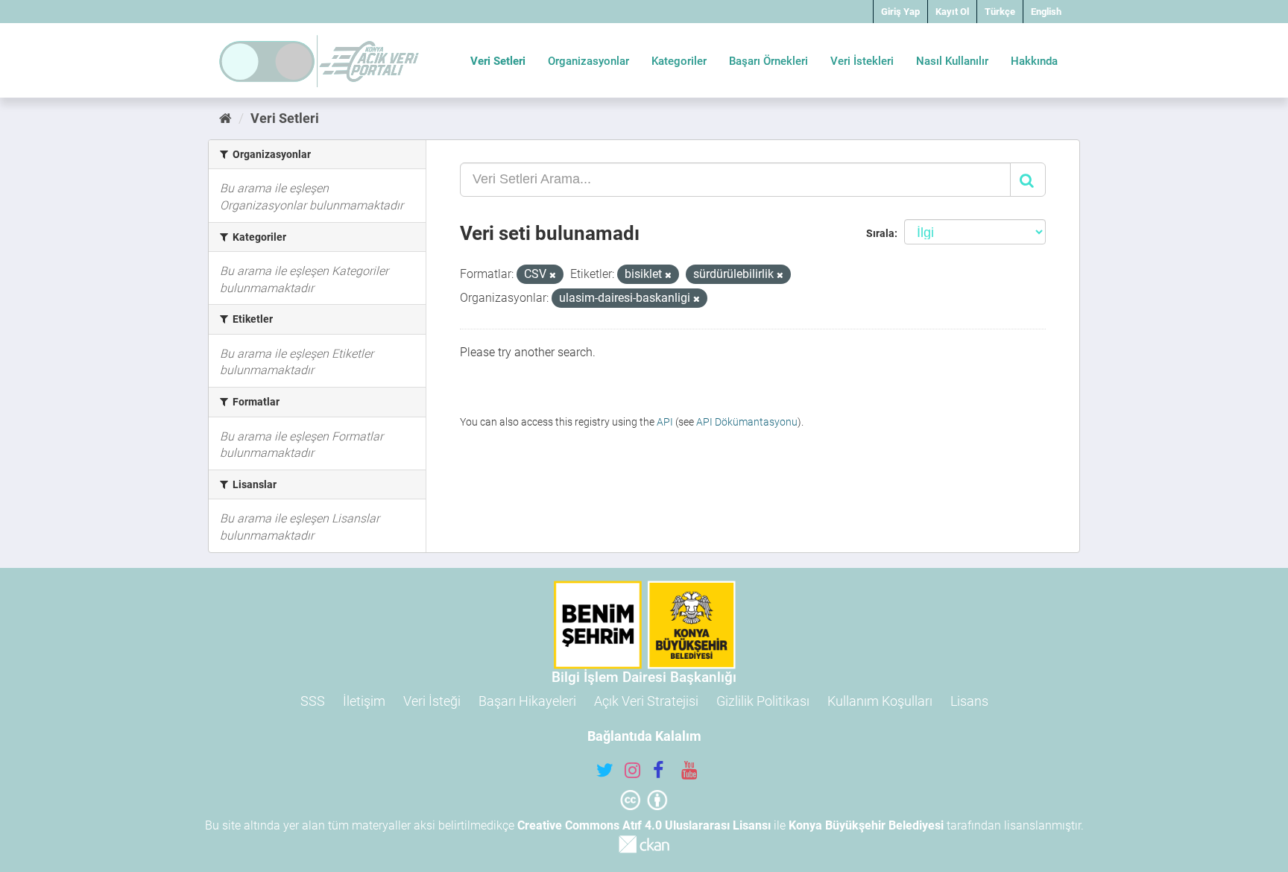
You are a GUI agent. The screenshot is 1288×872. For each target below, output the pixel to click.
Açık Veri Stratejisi (646, 701)
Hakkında (1034, 61)
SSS (312, 701)
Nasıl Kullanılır (952, 61)
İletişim (364, 701)
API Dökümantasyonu (747, 422)
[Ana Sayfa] (225, 118)
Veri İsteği (432, 701)
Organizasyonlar (588, 61)
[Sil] (552, 275)
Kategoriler (679, 61)
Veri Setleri (497, 61)
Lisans (969, 701)
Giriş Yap (900, 11)
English (1046, 11)
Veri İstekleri (862, 61)
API (665, 422)
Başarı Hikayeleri (527, 701)
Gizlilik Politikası (762, 701)
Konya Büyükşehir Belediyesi (866, 825)
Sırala (880, 233)
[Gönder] (1028, 179)
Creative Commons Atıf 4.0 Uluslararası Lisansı (644, 825)
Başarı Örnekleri (768, 61)
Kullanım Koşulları (879, 701)
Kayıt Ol (952, 11)
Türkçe (1000, 11)
